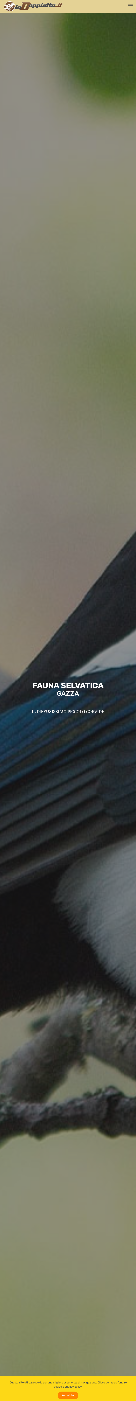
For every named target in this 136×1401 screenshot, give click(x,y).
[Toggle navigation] (130, 5)
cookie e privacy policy (68, 1386)
